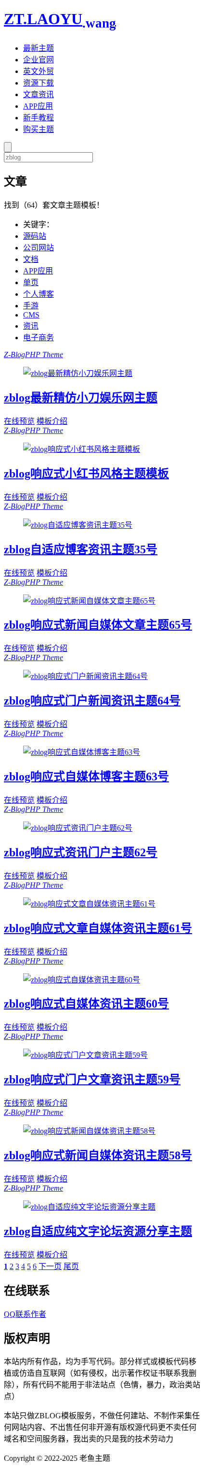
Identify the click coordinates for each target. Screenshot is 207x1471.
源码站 (34, 236)
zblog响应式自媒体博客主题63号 (86, 776)
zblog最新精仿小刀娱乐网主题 (80, 397)
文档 (31, 259)
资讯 (31, 326)
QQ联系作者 (25, 1314)
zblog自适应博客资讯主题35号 (80, 549)
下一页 (50, 1266)
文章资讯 (38, 94)
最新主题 (38, 48)
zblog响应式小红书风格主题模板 (86, 473)
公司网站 (38, 248)
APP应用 (38, 106)
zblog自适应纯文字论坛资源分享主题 (98, 1231)
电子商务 (38, 337)
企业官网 (38, 60)
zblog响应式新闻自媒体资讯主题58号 (98, 1155)
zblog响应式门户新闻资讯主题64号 (92, 700)
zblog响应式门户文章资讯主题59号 (92, 1079)
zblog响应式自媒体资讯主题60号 (86, 1003)
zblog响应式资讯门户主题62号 (80, 852)
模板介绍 (52, 421)
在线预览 (19, 421)
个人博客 (38, 294)
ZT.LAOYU (60, 19)
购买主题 (38, 129)
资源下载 (38, 83)
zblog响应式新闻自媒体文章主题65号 (98, 625)
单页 (31, 282)
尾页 (71, 1266)
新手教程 (38, 118)
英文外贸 (38, 71)
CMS (31, 315)
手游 (31, 306)
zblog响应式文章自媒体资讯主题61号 (98, 928)
